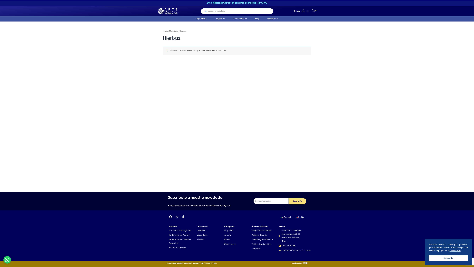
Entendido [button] (448, 258)
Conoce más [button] (455, 251)
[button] (7, 260)
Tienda (297, 11)
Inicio (165, 31)
